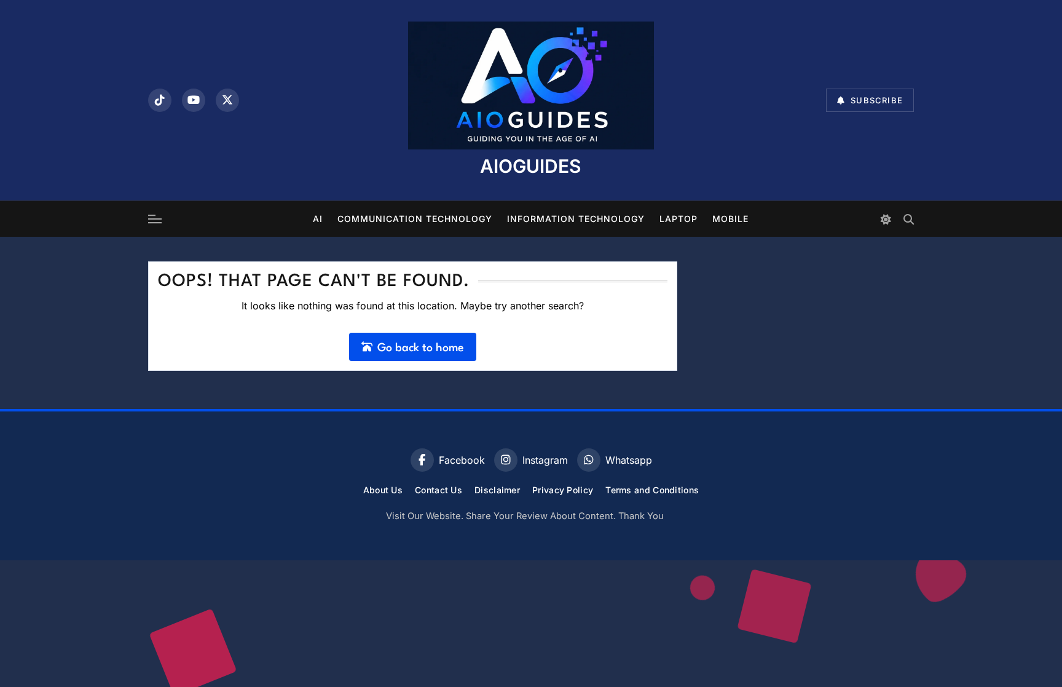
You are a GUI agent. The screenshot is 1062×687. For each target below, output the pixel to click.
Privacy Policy (562, 490)
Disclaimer (497, 490)
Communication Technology (414, 218)
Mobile (730, 218)
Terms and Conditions (652, 490)
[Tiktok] (159, 100)
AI (318, 218)
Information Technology (576, 218)
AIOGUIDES (530, 166)
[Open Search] (908, 219)
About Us (383, 490)
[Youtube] (193, 100)
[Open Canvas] (155, 219)
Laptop (678, 218)
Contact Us (438, 490)
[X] (227, 100)
